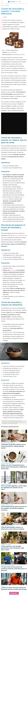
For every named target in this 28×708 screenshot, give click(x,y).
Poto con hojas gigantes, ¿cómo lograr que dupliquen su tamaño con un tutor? (14, 487)
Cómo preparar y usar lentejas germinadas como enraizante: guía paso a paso (12, 548)
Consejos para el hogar (7, 463)
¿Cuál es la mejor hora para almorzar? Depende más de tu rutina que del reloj (14, 588)
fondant (20, 368)
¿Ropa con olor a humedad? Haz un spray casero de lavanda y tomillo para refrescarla (14, 466)
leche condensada (19, 235)
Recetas (3, 5)
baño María (13, 270)
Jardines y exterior (6, 484)
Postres (7, 5)
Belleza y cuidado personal (8, 442)
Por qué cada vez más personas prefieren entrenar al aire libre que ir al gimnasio (14, 568)
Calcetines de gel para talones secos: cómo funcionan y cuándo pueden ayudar (13, 446)
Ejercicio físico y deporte (7, 565)
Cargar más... (14, 593)
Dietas (2, 586)
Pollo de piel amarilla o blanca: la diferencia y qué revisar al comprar (12, 528)
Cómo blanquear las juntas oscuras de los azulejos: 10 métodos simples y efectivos (14, 508)
